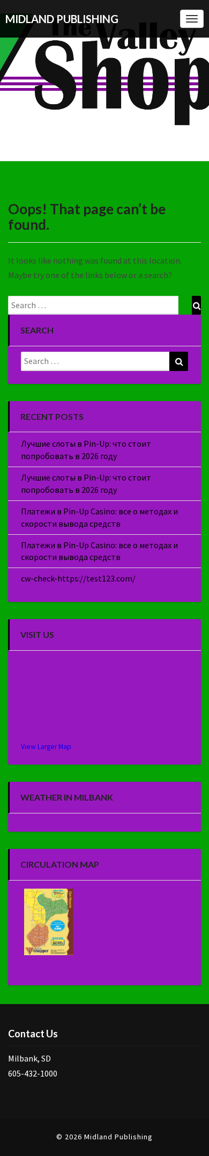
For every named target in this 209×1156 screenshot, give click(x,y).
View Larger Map (46, 746)
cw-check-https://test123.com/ (78, 578)
